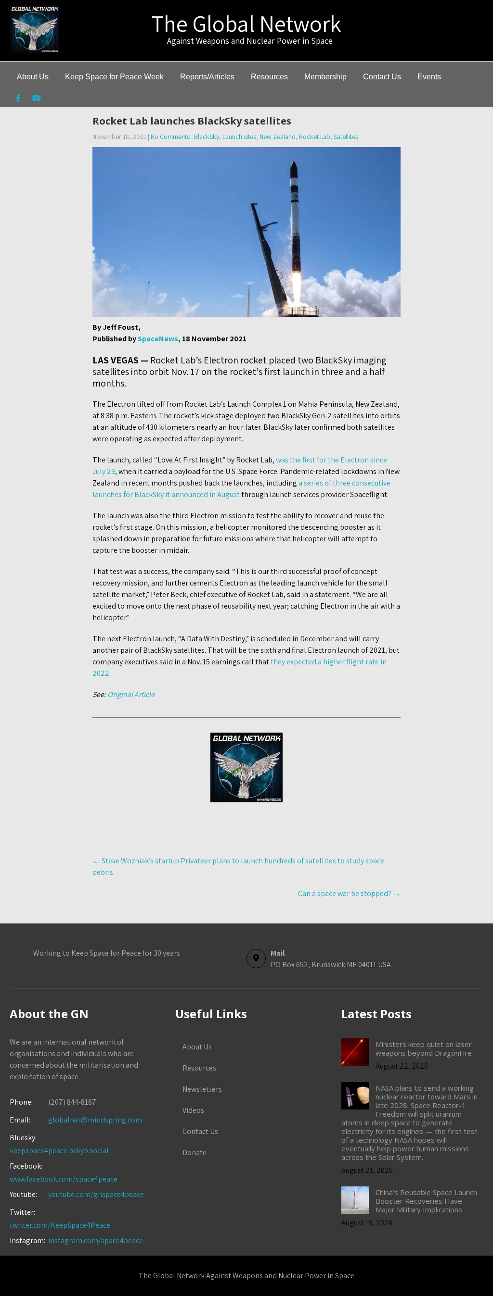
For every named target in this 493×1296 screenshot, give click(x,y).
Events (429, 77)
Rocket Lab (314, 136)
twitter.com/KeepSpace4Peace (60, 1225)
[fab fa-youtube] (36, 99)
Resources (269, 77)
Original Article (131, 694)
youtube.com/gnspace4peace (96, 1194)
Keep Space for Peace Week (114, 77)
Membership (325, 77)
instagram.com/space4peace (95, 1240)
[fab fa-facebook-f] (18, 99)
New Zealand (277, 136)
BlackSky (206, 136)
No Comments (170, 136)
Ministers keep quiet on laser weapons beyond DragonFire (424, 1048)
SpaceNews (158, 339)
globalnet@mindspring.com (76, 1120)
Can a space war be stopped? (349, 893)
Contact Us (382, 77)
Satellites (346, 136)
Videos (193, 1110)
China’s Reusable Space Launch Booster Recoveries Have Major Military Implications (426, 1201)
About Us (33, 77)
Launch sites (239, 136)
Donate (194, 1152)
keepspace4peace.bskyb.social (59, 1151)
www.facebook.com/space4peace (63, 1179)
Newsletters (202, 1089)
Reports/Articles (207, 77)
